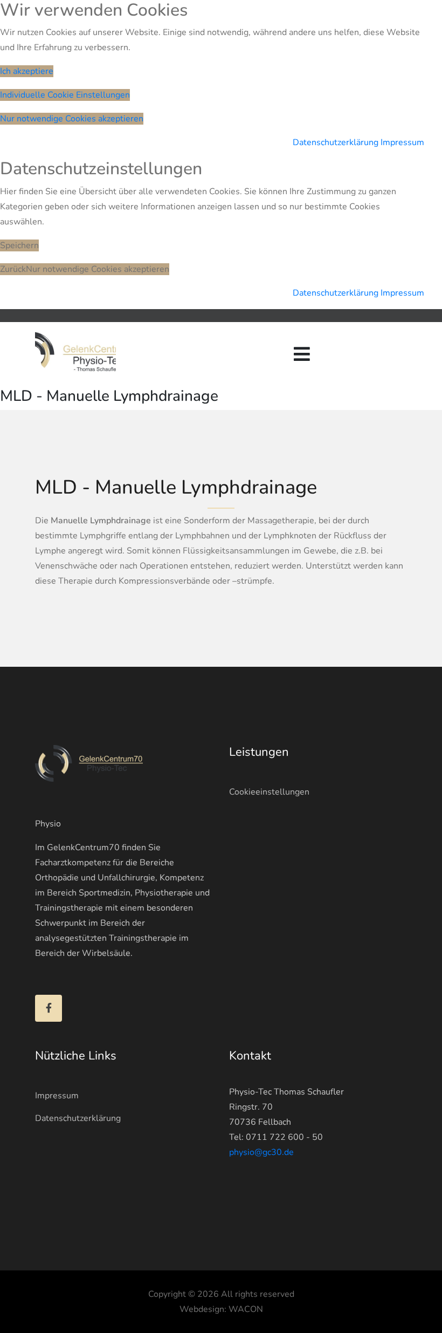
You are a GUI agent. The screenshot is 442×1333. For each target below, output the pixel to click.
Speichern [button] (19, 245)
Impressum (402, 142)
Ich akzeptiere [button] (26, 71)
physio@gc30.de (261, 1152)
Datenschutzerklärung (335, 142)
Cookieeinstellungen (269, 792)
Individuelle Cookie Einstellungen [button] (65, 95)
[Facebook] (48, 1008)
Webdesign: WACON (221, 1309)
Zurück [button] (13, 269)
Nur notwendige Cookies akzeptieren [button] (71, 119)
